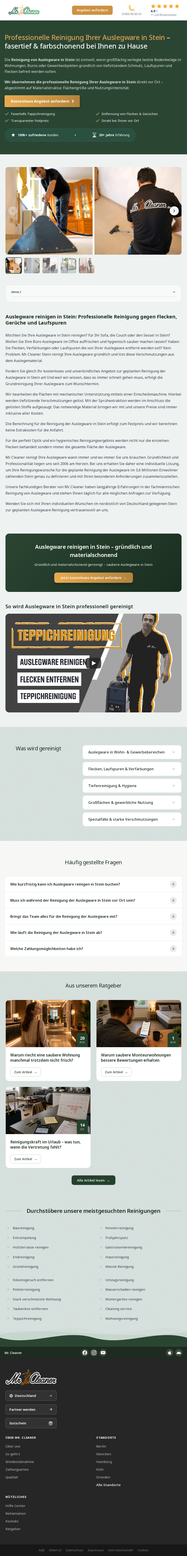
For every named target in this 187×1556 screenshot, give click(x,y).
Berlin (101, 1446)
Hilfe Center (15, 1505)
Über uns (12, 1446)
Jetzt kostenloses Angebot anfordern (94, 578)
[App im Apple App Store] (169, 1352)
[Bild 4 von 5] (68, 265)
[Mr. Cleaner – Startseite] (31, 1377)
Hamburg (104, 1461)
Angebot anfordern (92, 10)
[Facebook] (84, 1352)
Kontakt (11, 1521)
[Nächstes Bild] (174, 210)
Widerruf (55, 1550)
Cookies (143, 1550)
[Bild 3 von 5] (50, 265)
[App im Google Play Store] (178, 1352)
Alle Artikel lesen (93, 1180)
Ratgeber (13, 1528)
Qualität (11, 1477)
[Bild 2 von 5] (32, 265)
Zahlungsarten (17, 1469)
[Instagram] (94, 1352)
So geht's (12, 1454)
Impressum (96, 1550)
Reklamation (15, 1513)
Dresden (103, 1477)
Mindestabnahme (19, 1461)
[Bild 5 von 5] (86, 265)
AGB (41, 1550)
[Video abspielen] (93, 663)
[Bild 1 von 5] (13, 265)
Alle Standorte (108, 1484)
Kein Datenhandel (120, 1550)
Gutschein (17, 1423)
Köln (100, 1469)
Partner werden (22, 1409)
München (103, 1454)
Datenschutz (74, 1550)
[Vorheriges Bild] (12, 210)
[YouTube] (103, 1352)
